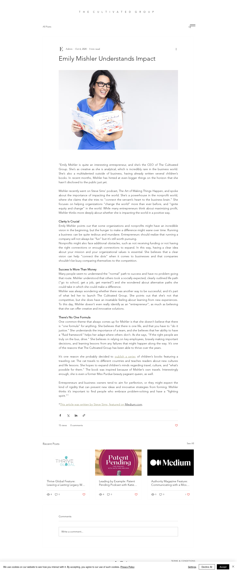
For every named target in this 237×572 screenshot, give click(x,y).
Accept (223, 566)
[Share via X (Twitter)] (68, 415)
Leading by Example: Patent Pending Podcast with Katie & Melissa (118, 483)
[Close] (233, 566)
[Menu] (193, 25)
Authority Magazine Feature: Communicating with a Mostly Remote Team (170, 483)
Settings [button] (192, 566)
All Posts (47, 26)
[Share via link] (83, 415)
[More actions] (176, 49)
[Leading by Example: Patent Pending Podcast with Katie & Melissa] (118, 462)
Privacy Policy (127, 566)
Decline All (207, 566)
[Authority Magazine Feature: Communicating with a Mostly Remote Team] (170, 462)
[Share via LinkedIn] (76, 415)
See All (190, 443)
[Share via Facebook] (60, 415)
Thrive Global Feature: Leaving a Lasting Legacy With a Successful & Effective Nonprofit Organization (66, 483)
